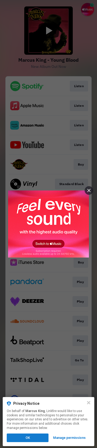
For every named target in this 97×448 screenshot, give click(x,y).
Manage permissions (69, 438)
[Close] (88, 402)
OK (28, 438)
